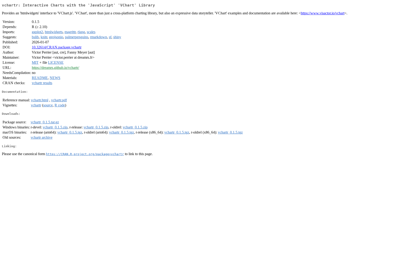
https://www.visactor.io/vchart (322, 13)
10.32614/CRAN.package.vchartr (56, 47)
